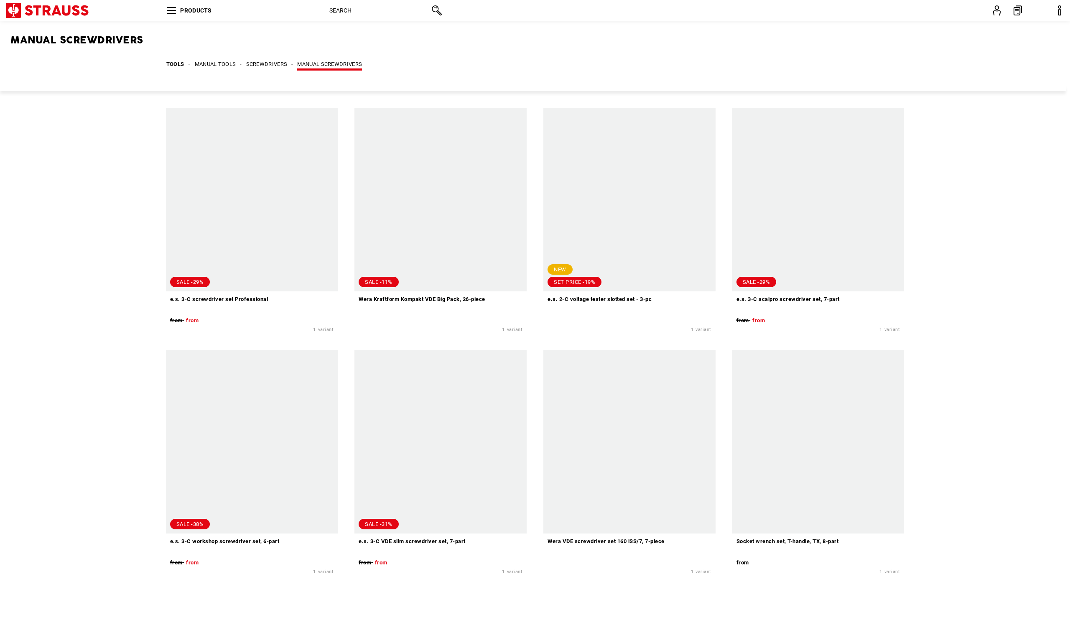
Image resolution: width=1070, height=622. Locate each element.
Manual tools (215, 64)
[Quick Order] (1018, 10)
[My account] (996, 10)
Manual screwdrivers (329, 64)
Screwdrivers (267, 64)
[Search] (436, 10)
